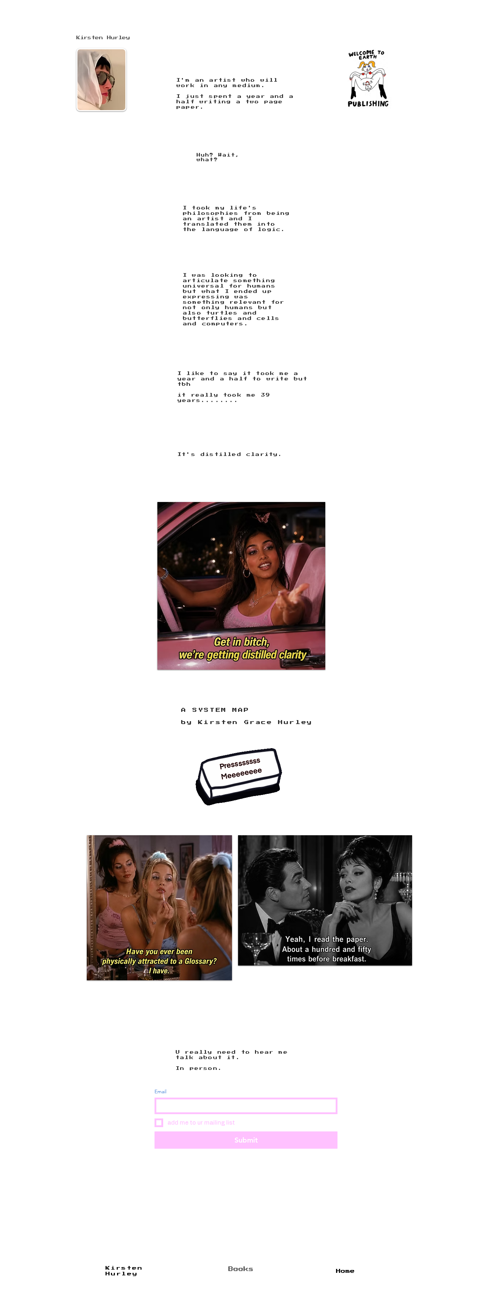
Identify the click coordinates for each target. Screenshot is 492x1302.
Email (160, 1092)
